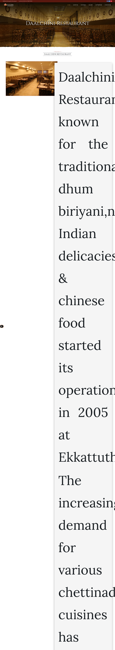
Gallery (91, 5)
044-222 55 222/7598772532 (26, 1)
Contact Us (108, 5)
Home (68, 5)
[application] (1, 326)
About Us (75, 5)
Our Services (99, 5)
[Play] (1, 326)
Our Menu (83, 5)
